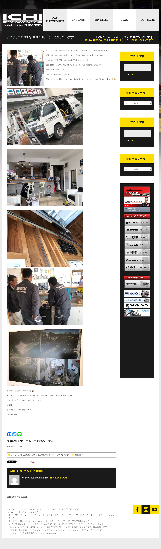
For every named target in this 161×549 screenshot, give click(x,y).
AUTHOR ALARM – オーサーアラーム (26, 524)
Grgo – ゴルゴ (97, 524)
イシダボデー (34, 512)
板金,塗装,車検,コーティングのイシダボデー (54, 455)
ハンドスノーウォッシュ (67, 530)
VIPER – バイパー (37, 527)
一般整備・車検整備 (18, 530)
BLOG (124, 19)
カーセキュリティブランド (58, 521)
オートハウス (21, 512)
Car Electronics (55, 20)
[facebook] (137, 509)
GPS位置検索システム (81, 521)
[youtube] (154, 509)
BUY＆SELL (101, 19)
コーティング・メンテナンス (41, 530)
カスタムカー (38, 521)
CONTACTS (147, 19)
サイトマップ (15, 533)
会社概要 (13, 521)
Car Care (78, 19)
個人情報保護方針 (30, 533)
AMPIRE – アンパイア (54, 524)
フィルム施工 (85, 527)
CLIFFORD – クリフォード (77, 524)
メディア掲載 (72, 527)
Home (100, 37)
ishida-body (35, 470)
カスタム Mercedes (48, 533)
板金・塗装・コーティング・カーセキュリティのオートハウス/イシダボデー (33, 509)
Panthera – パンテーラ (18, 527)
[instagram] (146, 509)
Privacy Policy (72, 509)
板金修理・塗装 (100, 527)
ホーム (10, 512)
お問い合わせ (24, 521)
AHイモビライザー (55, 527)
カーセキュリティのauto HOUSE (129, 37)
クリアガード (86, 530)
